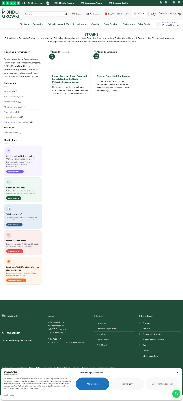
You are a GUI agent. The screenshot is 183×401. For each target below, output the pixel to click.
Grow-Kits (38, 24)
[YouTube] (166, 2)
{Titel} (6, 395)
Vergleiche (9, 91)
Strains (78, 14)
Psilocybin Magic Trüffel (59, 24)
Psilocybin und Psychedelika (17, 122)
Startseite (24, 24)
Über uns (146, 323)
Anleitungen (94, 14)
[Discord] (179, 2)
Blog (144, 345)
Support (124, 14)
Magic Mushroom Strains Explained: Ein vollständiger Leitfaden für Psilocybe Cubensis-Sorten (69, 79)
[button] (177, 372)
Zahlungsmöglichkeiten (152, 334)
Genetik (95, 24)
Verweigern (127, 383)
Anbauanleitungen (12, 96)
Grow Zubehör (111, 24)
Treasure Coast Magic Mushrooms (113, 76)
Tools (110, 14)
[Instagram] (160, 2)
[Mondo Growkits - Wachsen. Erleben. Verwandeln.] (11, 13)
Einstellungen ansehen (162, 383)
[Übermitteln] (66, 14)
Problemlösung (11, 132)
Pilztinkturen (129, 24)
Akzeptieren (93, 383)
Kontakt (146, 350)
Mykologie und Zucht (13, 106)
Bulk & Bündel (144, 24)
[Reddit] (174, 2)
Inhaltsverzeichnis (150, 356)
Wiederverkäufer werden (153, 339)
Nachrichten (10, 112)
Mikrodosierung (80, 24)
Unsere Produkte (12, 117)
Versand (146, 328)
